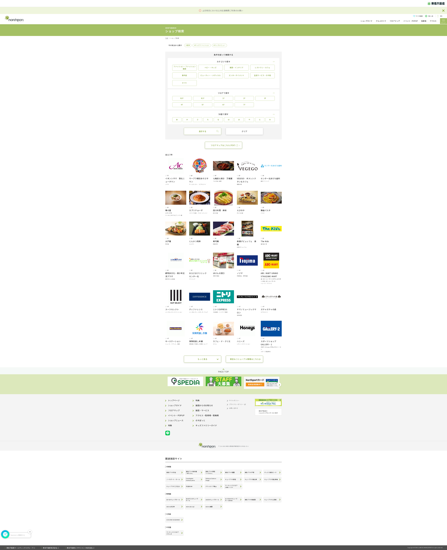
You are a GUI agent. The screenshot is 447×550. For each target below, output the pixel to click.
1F (223, 98)
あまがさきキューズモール (192, 499)
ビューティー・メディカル (210, 75)
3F (265, 98)
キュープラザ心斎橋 (270, 500)
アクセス (433, 21)
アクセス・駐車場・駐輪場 (207, 415)
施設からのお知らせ (204, 405)
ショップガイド (366, 21)
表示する (202, 131)
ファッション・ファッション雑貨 (184, 67)
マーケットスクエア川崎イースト (231, 486)
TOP (166, 38)
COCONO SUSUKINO (173, 520)
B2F (182, 98)
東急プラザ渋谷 (171, 472)
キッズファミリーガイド (206, 425)
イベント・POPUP (410, 21)
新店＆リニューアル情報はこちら (244, 359)
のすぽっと (200, 420)
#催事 (188, 45)
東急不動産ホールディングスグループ (20, 548)
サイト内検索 (419, 16)
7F (244, 104)
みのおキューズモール (212, 500)
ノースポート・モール (173, 479)
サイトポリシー (234, 400)
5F (203, 104)
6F (223, 104)
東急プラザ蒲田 (230, 472)
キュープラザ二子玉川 (173, 486)
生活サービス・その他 (262, 75)
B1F (202, 98)
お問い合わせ (233, 408)
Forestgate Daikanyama (190, 479)
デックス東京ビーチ (270, 472)
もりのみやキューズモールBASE (231, 499)
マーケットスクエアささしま (172, 533)
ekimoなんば (190, 507)
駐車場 (423, 21)
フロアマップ (395, 21)
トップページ (174, 400)
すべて (184, 83)
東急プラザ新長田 (250, 500)
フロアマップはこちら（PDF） (223, 145)
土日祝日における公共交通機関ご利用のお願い (222, 10)
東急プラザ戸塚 (249, 472)
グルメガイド (381, 21)
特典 (197, 400)
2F (244, 98)
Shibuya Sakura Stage (211, 479)
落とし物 (430, 16)
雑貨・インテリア (236, 67)
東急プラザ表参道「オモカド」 (191, 472)
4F (182, 104)
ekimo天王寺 (170, 507)
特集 (170, 425)
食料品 (184, 75)
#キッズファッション (201, 45)
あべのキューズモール (173, 500)
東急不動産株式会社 (50, 548)
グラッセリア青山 (211, 486)
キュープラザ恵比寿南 (271, 479)
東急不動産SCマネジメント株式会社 (80, 548)
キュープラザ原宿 (230, 479)
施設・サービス (202, 410)
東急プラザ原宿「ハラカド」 (210, 472)
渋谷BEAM (189, 486)
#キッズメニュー (219, 45)
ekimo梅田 (209, 507)
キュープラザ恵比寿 (251, 479)
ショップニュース (175, 420)
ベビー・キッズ (210, 67)
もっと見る (202, 359)
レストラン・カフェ (262, 67)
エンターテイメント (236, 75)
